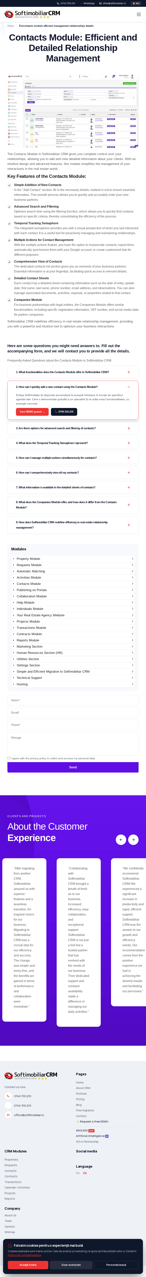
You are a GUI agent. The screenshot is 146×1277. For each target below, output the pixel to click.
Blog (79, 1105)
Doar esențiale (71, 1265)
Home (80, 1082)
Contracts (11, 1176)
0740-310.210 (68, 3)
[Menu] (138, 14)
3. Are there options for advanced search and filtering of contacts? (56, 428)
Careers (10, 1226)
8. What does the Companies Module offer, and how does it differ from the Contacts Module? (66, 504)
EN (85, 1173)
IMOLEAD (85, 1130)
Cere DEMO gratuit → (32, 411)
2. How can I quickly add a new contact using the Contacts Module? (57, 386)
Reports (10, 1198)
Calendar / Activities (17, 1187)
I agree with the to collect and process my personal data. (53, 758)
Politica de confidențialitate (24, 1255)
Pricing (80, 1099)
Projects (10, 1193)
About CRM (83, 1088)
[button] (121, 840)
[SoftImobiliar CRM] (32, 14)
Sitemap (10, 1232)
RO (78, 1173)
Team (8, 1221)
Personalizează (116, 1265)
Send (73, 767)
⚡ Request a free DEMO (92, 1121)
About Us (10, 1215)
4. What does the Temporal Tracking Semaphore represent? (52, 443)
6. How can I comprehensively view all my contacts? (47, 472)
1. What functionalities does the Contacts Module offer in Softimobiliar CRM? (62, 372)
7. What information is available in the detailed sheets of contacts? (55, 487)
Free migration (85, 1110)
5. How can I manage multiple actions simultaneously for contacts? (56, 457)
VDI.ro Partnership (87, 1141)
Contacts (11, 1171)
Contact (81, 1116)
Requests (11, 1165)
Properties (11, 1159)
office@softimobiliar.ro (114, 3)
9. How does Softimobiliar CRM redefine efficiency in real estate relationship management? (62, 525)
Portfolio (81, 1093)
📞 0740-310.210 (64, 411)
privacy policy (38, 758)
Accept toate (28, 1265)
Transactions (13, 1182)
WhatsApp (88, 3)
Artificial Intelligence (92, 1136)
